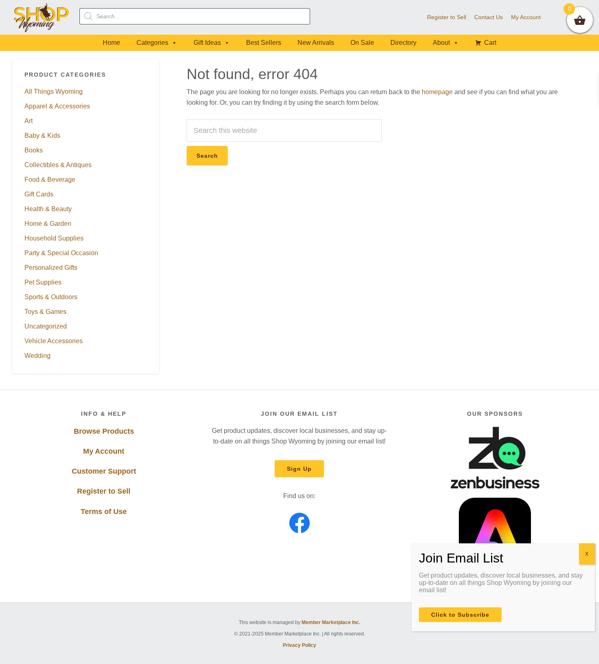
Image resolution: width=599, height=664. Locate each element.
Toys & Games (45, 311)
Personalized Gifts (50, 267)
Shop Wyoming (41, 17)
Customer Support (104, 471)
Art (28, 120)
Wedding (37, 355)
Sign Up (299, 468)
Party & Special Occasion (61, 252)
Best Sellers (263, 42)
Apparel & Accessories (57, 106)
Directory (403, 42)
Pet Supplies (43, 282)
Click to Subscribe (460, 614)
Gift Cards (38, 194)
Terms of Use (104, 511)
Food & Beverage (49, 179)
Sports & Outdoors (50, 296)
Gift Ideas (207, 42)
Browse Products (104, 431)
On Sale (362, 42)
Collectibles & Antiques (58, 164)
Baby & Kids (42, 135)
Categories (152, 42)
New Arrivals (315, 42)
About (441, 42)
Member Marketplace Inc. (331, 622)
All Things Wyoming (53, 91)
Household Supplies (54, 238)
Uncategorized (45, 326)
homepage (437, 91)
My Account (103, 451)
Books (33, 150)
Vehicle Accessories (53, 341)
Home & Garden (47, 223)
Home (111, 42)
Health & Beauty (48, 208)
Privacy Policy (299, 645)
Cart (490, 42)
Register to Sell (103, 491)
